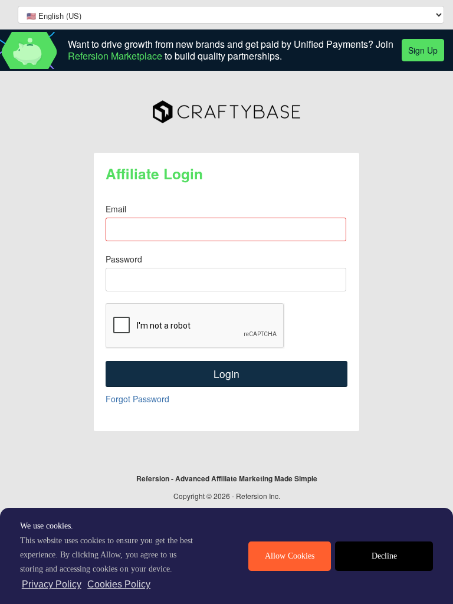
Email (116, 209)
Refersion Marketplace (115, 56)
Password (124, 259)
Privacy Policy (51, 584)
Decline (384, 556)
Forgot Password (137, 399)
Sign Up (423, 50)
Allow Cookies (289, 556)
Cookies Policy (118, 584)
